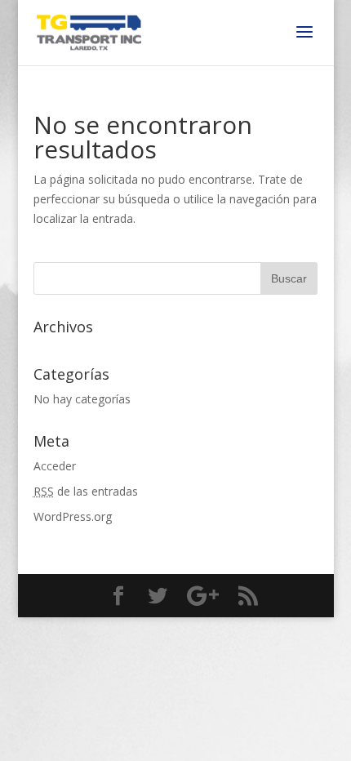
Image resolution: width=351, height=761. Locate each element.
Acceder (54, 466)
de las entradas (85, 491)
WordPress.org (72, 516)
